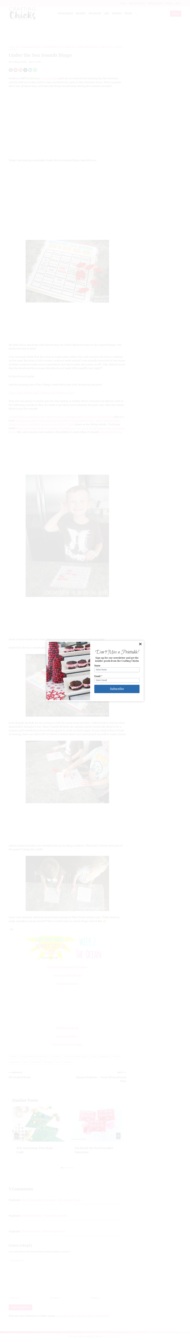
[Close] (140, 644)
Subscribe (117, 689)
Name (97, 665)
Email (98, 676)
